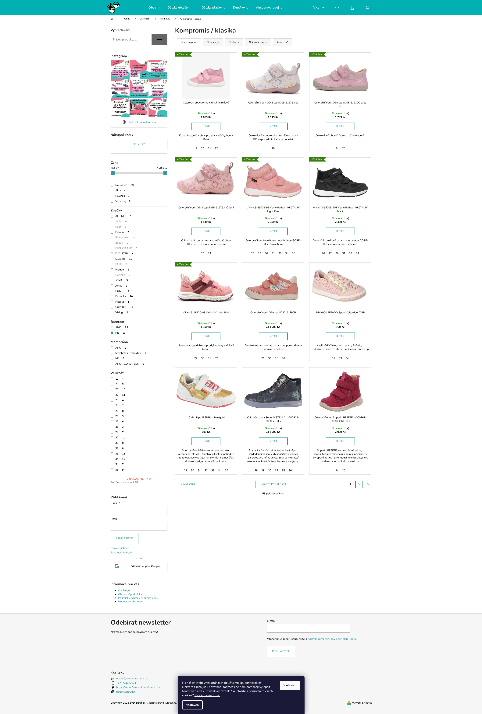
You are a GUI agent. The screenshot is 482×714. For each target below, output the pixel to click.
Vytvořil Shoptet (362, 703)
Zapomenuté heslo (122, 552)
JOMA (121, 280)
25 (119, 411)
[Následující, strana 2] (359, 484)
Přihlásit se (124, 538)
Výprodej (122, 201)
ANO (121, 327)
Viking (121, 312)
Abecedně (282, 42)
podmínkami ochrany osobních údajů (332, 639)
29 (119, 432)
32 (119, 448)
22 (120, 395)
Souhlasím (290, 685)
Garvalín (122, 275)
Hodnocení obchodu (130, 601)
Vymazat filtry (137, 479)
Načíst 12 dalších (273, 484)
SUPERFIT (124, 307)
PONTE (122, 291)
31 (119, 443)
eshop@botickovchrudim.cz (132, 678)
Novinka (122, 196)
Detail (206, 126)
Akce (120, 190)
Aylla (121, 221)
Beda (121, 227)
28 (119, 427)
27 (119, 421)
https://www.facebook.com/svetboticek (139, 687)
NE (120, 333)
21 (120, 389)
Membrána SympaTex (130, 353)
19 (119, 379)
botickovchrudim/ (126, 692)
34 (120, 459)
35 (119, 464)
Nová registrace (120, 548)
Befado (122, 232)
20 (119, 384)
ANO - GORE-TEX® (129, 364)
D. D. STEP (124, 253)
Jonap (121, 285)
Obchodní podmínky (130, 594)
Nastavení (192, 705)
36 (119, 470)
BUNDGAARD (126, 248)
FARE (121, 264)
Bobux (121, 243)
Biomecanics (125, 237)
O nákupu (124, 590)
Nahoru (189, 484)
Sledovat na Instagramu (142, 122)
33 (120, 453)
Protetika (124, 296)
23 (119, 400)
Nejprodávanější (258, 42)
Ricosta (122, 302)
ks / (139, 144)
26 (119, 416)
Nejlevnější (213, 42)
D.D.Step (123, 259)
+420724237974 (126, 683)
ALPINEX (123, 216)
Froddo (122, 269)
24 (119, 405)
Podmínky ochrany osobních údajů (138, 598)
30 (120, 437)
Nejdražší (234, 42)
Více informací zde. (207, 695)
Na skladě (124, 185)
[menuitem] (154, 7)
